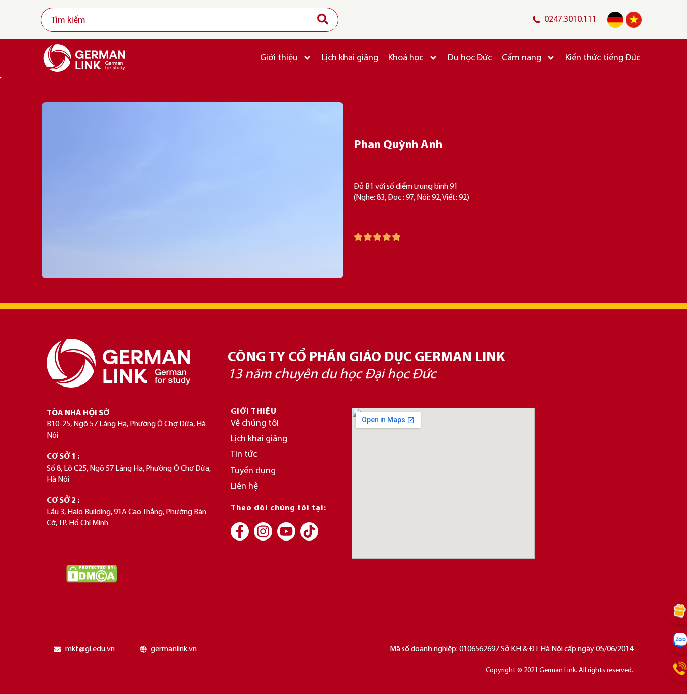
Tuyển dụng (253, 471)
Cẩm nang (521, 58)
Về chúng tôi (255, 423)
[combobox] (189, 20)
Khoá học (405, 58)
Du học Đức (470, 58)
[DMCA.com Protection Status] (91, 574)
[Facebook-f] (240, 531)
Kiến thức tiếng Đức (602, 58)
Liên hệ (244, 486)
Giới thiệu (279, 58)
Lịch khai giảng (350, 58)
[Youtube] (286, 531)
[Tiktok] (309, 531)
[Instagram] (263, 531)
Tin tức (244, 454)
